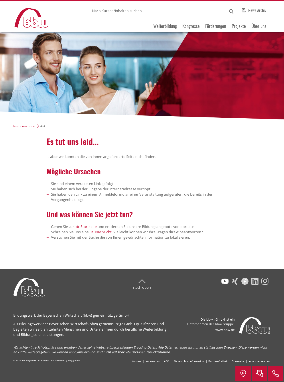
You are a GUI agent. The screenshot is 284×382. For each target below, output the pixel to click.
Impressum (153, 361)
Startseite (89, 226)
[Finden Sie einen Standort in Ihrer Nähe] (243, 373)
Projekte (239, 26)
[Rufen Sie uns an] (275, 373)
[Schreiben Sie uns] (259, 373)
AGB (167, 361)
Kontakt (136, 361)
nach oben (142, 287)
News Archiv (257, 10)
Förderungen (215, 26)
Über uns (258, 26)
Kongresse (191, 26)
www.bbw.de (225, 330)
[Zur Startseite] (24, 16)
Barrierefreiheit (218, 361)
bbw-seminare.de (24, 126)
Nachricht (103, 232)
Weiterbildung (165, 26)
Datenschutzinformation (189, 361)
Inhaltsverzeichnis (259, 361)
